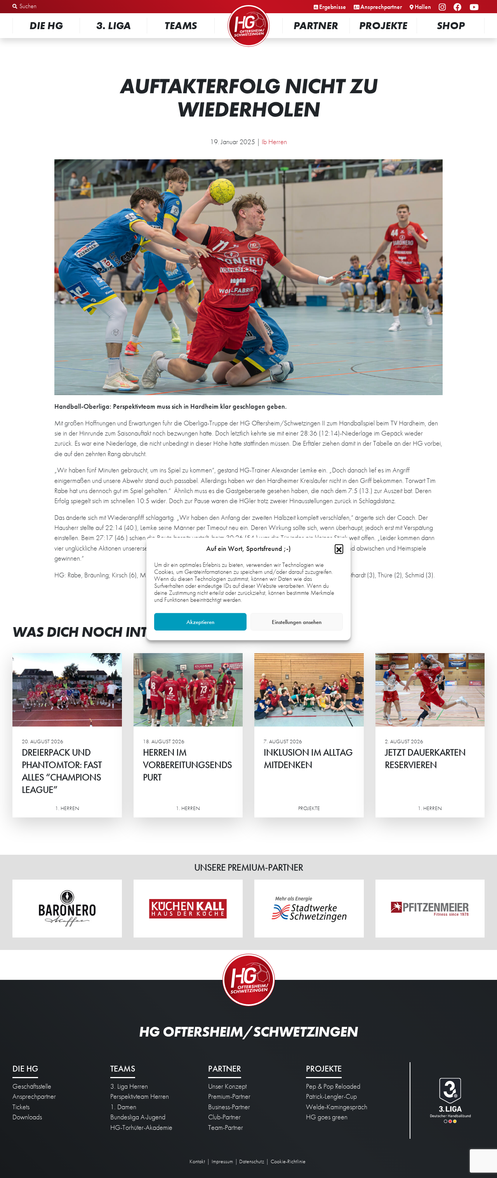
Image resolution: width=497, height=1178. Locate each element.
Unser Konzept (227, 1086)
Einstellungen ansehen (296, 622)
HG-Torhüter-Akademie (141, 1127)
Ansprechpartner (381, 7)
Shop (451, 25)
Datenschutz (251, 1161)
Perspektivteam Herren (139, 1096)
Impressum (222, 1161)
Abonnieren (419, 1143)
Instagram (443, 7)
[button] (339, 548)
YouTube (475, 7)
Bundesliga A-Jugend (137, 1117)
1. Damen (123, 1107)
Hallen (423, 7)
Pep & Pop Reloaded (333, 1086)
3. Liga (113, 25)
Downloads (27, 1117)
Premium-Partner (229, 1096)
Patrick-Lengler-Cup (331, 1096)
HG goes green (327, 1117)
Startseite (248, 5)
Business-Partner (229, 1107)
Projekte (383, 25)
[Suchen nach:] (53, 7)
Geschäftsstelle (31, 1086)
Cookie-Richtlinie (288, 1161)
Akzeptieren (200, 622)
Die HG (46, 25)
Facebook (459, 7)
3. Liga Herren (129, 1086)
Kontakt (197, 1161)
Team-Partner (225, 1127)
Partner (316, 25)
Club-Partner (224, 1117)
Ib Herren (274, 142)
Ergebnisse (332, 7)
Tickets (21, 1107)
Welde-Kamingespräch (336, 1107)
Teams (181, 25)
